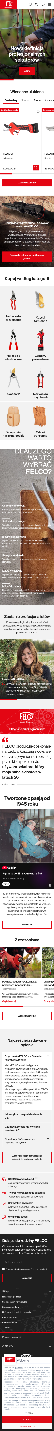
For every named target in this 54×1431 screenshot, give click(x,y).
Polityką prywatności (39, 1269)
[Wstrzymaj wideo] (50, 885)
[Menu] (49, 4)
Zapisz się (27, 1278)
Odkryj (27, 71)
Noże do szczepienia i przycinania (16, 1312)
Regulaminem (24, 1269)
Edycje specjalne (9, 1317)
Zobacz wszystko (27, 182)
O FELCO (27, 924)
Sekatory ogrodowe (10, 1307)
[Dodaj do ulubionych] (38, 111)
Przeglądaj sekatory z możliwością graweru (27, 257)
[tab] (11, 101)
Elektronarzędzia (9, 1322)
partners (19, 1368)
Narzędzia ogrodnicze (11, 1297)
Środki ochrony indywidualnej (14, 1302)
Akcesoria (6, 1327)
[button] (30, 4)
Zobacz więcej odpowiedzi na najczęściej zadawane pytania (27, 1157)
